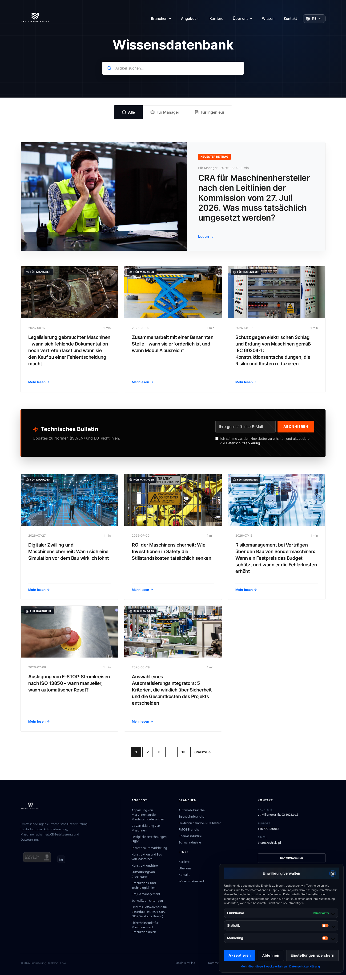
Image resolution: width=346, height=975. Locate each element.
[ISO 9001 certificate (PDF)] (37, 859)
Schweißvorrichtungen (147, 900)
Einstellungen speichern (312, 955)
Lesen (203, 236)
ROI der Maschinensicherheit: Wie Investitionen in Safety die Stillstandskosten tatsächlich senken (171, 551)
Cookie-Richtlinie (185, 963)
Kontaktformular (291, 858)
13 (183, 752)
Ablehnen (270, 955)
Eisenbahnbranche (191, 816)
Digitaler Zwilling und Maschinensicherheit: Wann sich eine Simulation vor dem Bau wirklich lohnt (68, 551)
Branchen (159, 18)
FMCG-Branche (189, 829)
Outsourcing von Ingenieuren (143, 874)
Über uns (240, 18)
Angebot (188, 18)
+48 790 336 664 (268, 829)
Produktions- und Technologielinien (144, 885)
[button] (332, 873)
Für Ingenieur (212, 112)
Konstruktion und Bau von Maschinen (147, 856)
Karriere (216, 18)
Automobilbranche (192, 810)
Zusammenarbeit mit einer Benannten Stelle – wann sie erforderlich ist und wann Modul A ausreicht (172, 343)
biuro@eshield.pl (269, 842)
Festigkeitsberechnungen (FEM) (149, 839)
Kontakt (290, 18)
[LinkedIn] (61, 859)
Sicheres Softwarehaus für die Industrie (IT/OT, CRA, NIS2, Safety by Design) (149, 911)
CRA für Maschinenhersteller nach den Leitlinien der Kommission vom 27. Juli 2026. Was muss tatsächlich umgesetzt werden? (254, 198)
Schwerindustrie (190, 842)
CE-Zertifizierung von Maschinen (146, 827)
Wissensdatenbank (192, 881)
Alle (131, 112)
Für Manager (168, 112)
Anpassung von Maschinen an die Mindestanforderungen (148, 814)
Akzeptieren (240, 955)
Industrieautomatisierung (149, 848)
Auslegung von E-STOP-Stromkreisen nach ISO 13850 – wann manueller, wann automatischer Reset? (69, 683)
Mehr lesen (36, 382)
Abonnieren (295, 426)
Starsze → (202, 752)
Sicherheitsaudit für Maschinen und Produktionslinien (145, 927)
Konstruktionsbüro (145, 865)
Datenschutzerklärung (304, 966)
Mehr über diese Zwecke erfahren (264, 966)
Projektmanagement (146, 894)
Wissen (268, 18)
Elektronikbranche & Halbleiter (200, 823)
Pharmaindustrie (190, 836)
